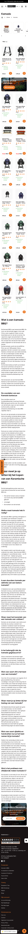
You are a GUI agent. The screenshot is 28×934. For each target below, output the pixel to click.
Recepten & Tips (5, 885)
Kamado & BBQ (5, 868)
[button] (2, 467)
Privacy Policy (4, 922)
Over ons (3, 915)
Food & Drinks (4, 875)
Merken (3, 890)
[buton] (18, 6)
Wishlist (3, 908)
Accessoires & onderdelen (7, 870)
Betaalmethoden (5, 925)
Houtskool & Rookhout (6, 873)
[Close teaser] (4, 459)
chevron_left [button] (1, 36)
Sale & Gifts (4, 878)
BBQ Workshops (5, 888)
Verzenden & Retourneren (7, 927)
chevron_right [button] (25, 36)
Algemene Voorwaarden (7, 920)
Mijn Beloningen (5, 905)
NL (18, 6)
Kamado (15, 17)
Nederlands (5, 835)
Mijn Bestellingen (5, 902)
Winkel (8, 17)
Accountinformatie (5, 900)
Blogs (2, 893)
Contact (3, 917)
